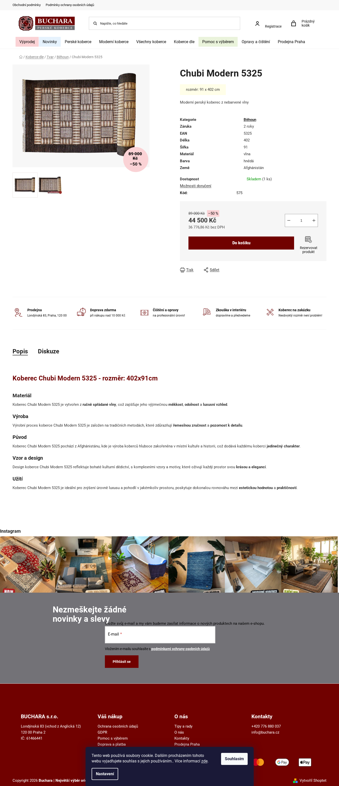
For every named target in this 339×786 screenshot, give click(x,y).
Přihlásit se (122, 662)
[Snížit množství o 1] (289, 220)
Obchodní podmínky (27, 5)
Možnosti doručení (195, 186)
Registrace (273, 26)
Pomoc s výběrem (113, 738)
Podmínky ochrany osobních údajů (70, 5)
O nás (179, 732)
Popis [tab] (20, 351)
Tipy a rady (183, 726)
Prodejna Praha (187, 744)
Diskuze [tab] (48, 351)
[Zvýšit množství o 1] (314, 220)
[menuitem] (27, 42)
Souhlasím (234, 758)
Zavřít (281, 270)
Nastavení (105, 773)
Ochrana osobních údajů (118, 726)
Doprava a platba (112, 744)
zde (204, 761)
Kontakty (181, 738)
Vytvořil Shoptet (313, 780)
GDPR (102, 732)
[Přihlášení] (270, 21)
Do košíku (241, 243)
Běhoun (250, 119)
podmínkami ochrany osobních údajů (180, 649)
